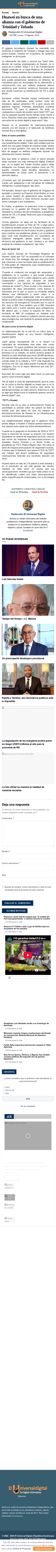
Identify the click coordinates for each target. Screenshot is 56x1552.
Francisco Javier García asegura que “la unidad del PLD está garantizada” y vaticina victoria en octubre (27, 917)
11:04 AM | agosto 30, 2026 (13, 1028)
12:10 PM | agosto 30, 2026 (13, 922)
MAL (7, 1093)
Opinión (15, 12)
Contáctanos (17, 1516)
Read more (11, 1178)
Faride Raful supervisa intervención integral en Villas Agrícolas (27, 1046)
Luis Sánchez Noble (12, 579)
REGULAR (9, 1090)
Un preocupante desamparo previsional (23, 658)
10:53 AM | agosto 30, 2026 (13, 1040)
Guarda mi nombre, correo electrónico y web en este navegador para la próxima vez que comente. (28, 888)
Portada (5, 12)
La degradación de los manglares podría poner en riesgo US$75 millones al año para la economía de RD (27, 744)
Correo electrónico (11, 863)
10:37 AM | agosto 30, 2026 (13, 1050)
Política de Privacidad (22, 1548)
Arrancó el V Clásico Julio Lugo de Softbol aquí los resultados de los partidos (26, 927)
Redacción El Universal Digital (25, 32)
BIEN (7, 1087)
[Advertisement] (28, 1348)
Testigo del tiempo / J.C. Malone (19, 618)
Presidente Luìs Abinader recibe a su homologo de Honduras (26, 1024)
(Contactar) (28, 530)
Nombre (6, 851)
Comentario (8, 818)
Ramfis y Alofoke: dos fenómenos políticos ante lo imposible (27, 699)
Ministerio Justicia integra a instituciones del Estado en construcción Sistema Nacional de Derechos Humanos (27, 1035)
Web (4, 875)
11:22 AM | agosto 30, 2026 (13, 931)
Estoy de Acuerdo (44, 1548)
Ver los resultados (28, 1106)
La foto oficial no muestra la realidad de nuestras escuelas (23, 788)
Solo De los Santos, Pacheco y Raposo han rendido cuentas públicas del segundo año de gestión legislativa (27, 1056)
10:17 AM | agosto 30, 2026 (13, 1062)
